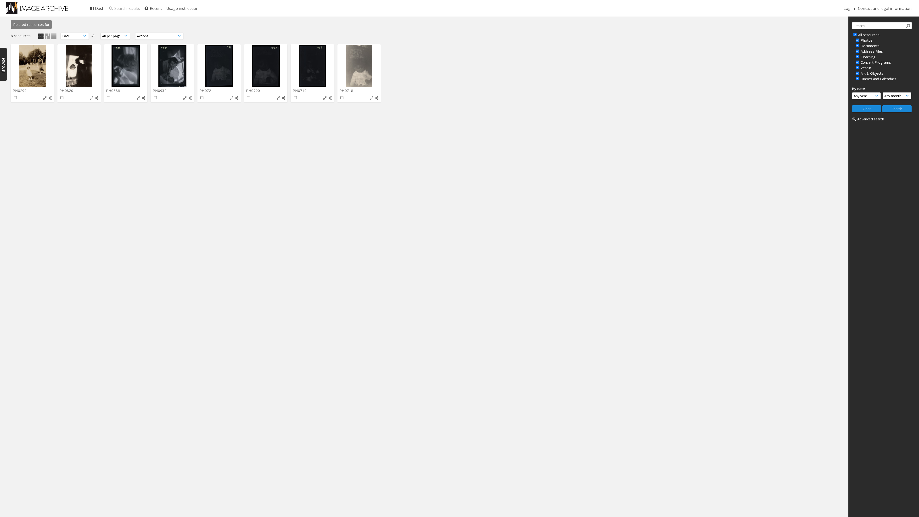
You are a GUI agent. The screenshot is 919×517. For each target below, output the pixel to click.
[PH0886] (126, 66)
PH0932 (160, 90)
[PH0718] (359, 66)
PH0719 (300, 90)
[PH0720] (266, 66)
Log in (849, 8)
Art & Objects (871, 73)
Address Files (871, 51)
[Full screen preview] (44, 98)
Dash (99, 8)
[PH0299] (32, 66)
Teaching (867, 56)
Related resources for (31, 24)
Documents (870, 45)
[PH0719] (312, 66)
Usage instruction (182, 8)
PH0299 (20, 90)
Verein (865, 67)
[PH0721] (219, 66)
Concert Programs (875, 62)
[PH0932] (172, 66)
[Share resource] (50, 98)
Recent (155, 8)
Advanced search (870, 119)
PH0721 (206, 90)
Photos (866, 40)
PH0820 (66, 90)
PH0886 (113, 90)
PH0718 (346, 90)
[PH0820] (79, 66)
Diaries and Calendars (878, 78)
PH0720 (253, 90)
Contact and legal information (885, 8)
